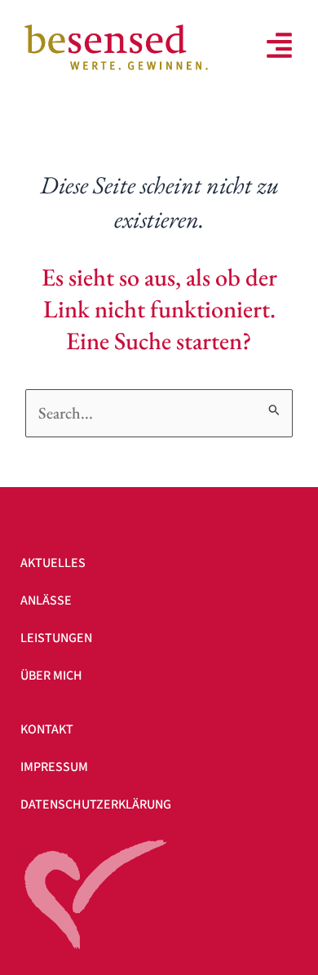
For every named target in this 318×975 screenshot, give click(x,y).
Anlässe (46, 600)
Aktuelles (53, 563)
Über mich (51, 676)
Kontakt (46, 729)
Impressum (54, 767)
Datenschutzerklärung (95, 804)
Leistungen (56, 638)
